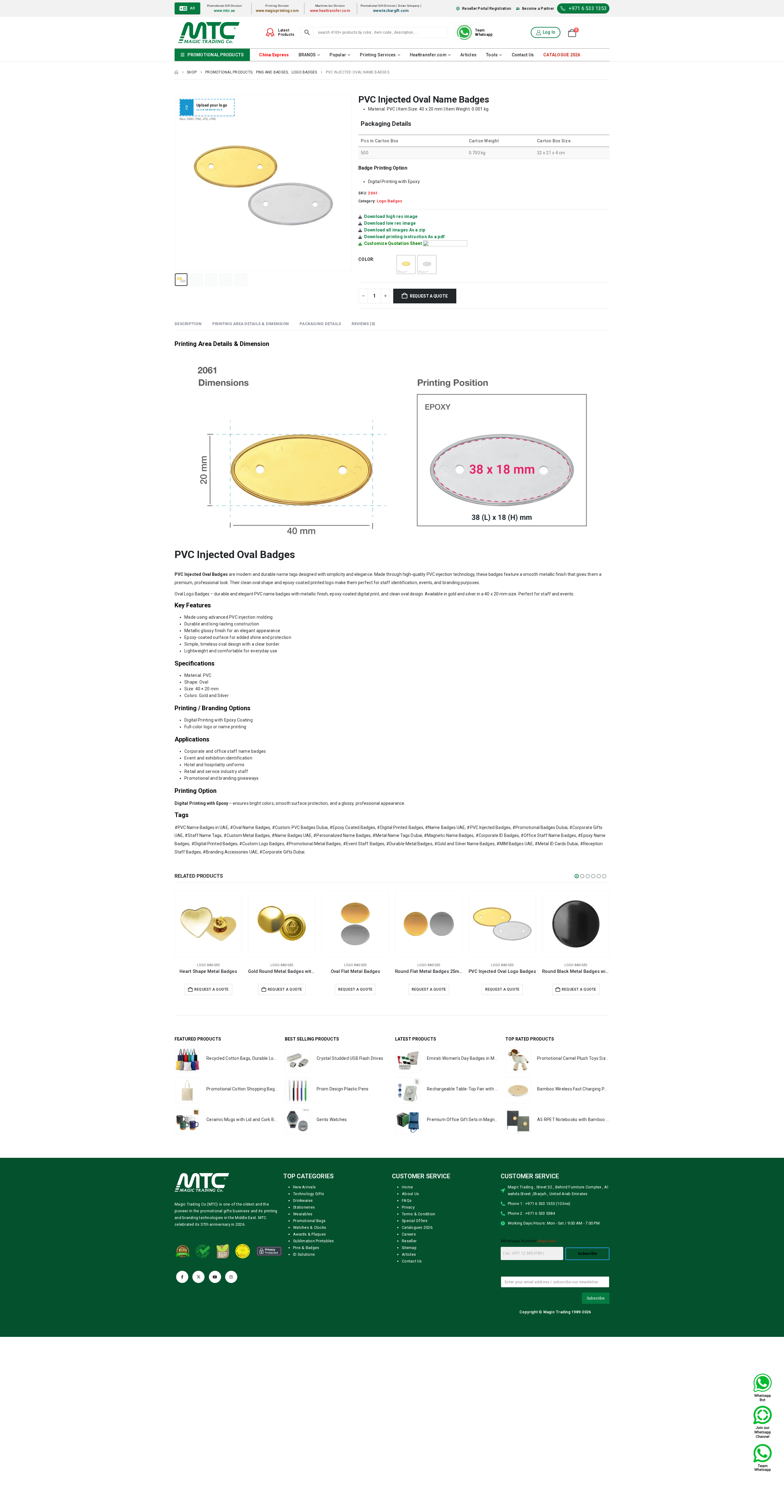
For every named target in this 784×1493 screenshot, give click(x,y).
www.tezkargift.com (391, 11)
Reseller (409, 1241)
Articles (468, 54)
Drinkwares (303, 1200)
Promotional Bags (309, 1220)
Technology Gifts (308, 1193)
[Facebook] (182, 1277)
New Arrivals (304, 1187)
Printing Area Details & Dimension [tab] (250, 323)
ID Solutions (304, 1254)
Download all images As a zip (394, 229)
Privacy (408, 1207)
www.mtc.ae (224, 11)
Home (407, 1187)
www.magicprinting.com (277, 11)
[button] (176, 182)
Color (365, 259)
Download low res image (390, 223)
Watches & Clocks (309, 1227)
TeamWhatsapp (483, 32)
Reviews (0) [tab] (363, 323)
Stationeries (304, 1207)
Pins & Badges (306, 1247)
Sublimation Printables (313, 1241)
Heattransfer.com (428, 54)
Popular (338, 54)
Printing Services (378, 54)
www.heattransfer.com (330, 11)
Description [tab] (188, 323)
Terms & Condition (418, 1214)
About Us (410, 1193)
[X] (198, 1277)
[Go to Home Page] (176, 72)
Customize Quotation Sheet (393, 243)
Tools (492, 54)
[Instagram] (231, 1277)
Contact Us (523, 54)
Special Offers (415, 1220)
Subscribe (587, 1253)
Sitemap (409, 1247)
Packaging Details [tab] (320, 323)
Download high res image (391, 216)
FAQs (407, 1200)
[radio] (406, 264)
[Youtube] (215, 1277)
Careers (409, 1234)
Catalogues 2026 (417, 1227)
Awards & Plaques (309, 1234)
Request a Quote (429, 296)
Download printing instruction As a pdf (404, 236)
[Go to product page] (208, 924)
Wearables (302, 1214)
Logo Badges (389, 201)
